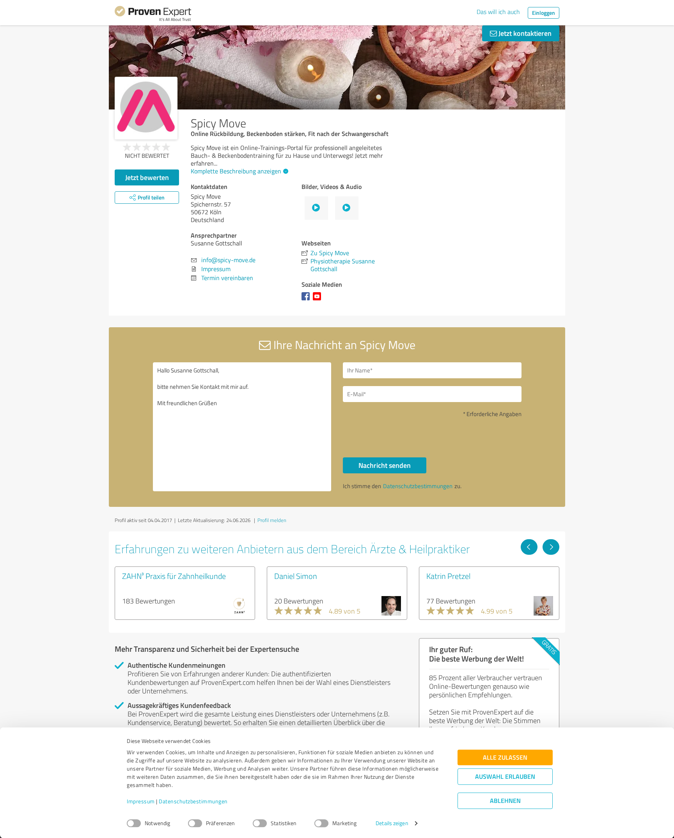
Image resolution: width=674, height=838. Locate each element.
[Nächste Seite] (551, 547)
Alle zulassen (505, 757)
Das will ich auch (498, 11)
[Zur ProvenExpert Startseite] (153, 15)
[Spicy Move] (146, 108)
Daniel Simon (295, 575)
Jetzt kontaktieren (524, 33)
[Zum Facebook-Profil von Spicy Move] (307, 300)
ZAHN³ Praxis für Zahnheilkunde (174, 575)
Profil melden (271, 520)
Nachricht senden (384, 465)
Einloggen (543, 12)
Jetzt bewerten (147, 177)
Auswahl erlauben (505, 776)
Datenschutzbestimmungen (193, 801)
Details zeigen (392, 823)
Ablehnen (505, 800)
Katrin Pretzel (448, 575)
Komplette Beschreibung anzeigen (236, 171)
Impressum (141, 801)
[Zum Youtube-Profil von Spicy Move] (318, 300)
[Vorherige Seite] (529, 547)
